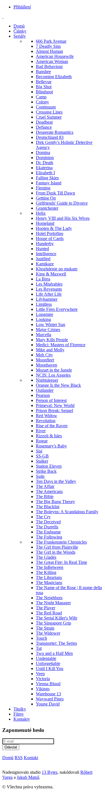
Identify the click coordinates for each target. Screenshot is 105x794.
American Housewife (55, 56)
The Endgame (48, 532)
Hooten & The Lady (54, 228)
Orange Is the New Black (58, 385)
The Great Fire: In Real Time (61, 562)
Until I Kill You (49, 668)
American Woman (52, 61)
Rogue (42, 440)
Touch (41, 638)
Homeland (45, 223)
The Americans (49, 491)
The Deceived (48, 521)
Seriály (19, 36)
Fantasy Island (48, 182)
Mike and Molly (50, 349)
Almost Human (49, 51)
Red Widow (46, 415)
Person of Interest (51, 400)
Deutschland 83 (50, 137)
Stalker (42, 461)
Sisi (39, 451)
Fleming (43, 188)
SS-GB (42, 456)
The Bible (44, 496)
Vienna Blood (48, 683)
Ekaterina (44, 167)
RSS (19, 757)
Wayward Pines (50, 698)
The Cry (43, 516)
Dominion (45, 157)
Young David (48, 704)
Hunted (42, 248)
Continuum (46, 107)
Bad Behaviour (49, 66)
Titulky (19, 709)
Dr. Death (44, 162)
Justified (43, 258)
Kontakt (31, 757)
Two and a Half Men (54, 653)
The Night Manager (53, 602)
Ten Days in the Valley (56, 481)
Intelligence (46, 253)
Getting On (46, 198)
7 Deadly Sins (48, 46)
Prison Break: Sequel (54, 410)
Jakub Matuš (28, 777)
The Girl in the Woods (55, 552)
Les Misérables (49, 284)
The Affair (45, 486)
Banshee (43, 71)
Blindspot (44, 91)
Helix (41, 213)
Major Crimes (48, 329)
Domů (19, 26)
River (41, 430)
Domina (43, 152)
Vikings (43, 688)
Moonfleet (45, 360)
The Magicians (49, 582)
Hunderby (45, 243)
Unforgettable (48, 663)
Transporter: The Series (56, 643)
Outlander (44, 390)
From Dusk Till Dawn (55, 193)
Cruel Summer (49, 117)
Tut (39, 648)
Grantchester (47, 208)
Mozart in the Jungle (54, 370)
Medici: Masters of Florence (60, 344)
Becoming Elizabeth (54, 76)
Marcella (43, 334)
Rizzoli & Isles (49, 435)
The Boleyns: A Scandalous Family (67, 511)
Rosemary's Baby (51, 446)
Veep (40, 673)
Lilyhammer (46, 299)
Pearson (43, 395)
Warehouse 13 (48, 693)
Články (19, 31)
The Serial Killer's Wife (56, 618)
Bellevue (44, 81)
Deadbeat (44, 122)
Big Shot (44, 86)
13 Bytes (49, 772)
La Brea (43, 279)
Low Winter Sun (50, 324)
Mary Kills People (52, 339)
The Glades (46, 557)
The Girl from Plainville (57, 547)
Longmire (44, 314)
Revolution (45, 420)
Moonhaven (46, 365)
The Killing (46, 572)
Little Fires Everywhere (57, 309)
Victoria (43, 678)
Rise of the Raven (51, 425)
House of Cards (50, 238)
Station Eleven (49, 466)
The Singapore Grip (53, 623)
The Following (49, 537)
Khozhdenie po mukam (56, 268)
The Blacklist (47, 506)
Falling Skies (47, 177)
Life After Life (49, 294)
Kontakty (21, 719)
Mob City (44, 354)
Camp (41, 96)
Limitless (44, 304)
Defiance (44, 127)
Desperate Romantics (54, 132)
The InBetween (49, 567)
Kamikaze (45, 263)
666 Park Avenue (51, 41)
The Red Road (49, 612)
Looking (43, 319)
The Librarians (49, 577)
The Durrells (47, 526)
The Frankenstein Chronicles (61, 542)
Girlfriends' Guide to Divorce (62, 203)
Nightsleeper (47, 380)
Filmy (18, 714)
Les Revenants (49, 289)
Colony (42, 101)
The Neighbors (49, 597)
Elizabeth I (45, 172)
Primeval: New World (55, 405)
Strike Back (46, 471)
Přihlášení (22, 6)
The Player (45, 607)
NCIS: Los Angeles (53, 375)
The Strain (45, 628)
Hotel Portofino (49, 233)
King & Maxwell (51, 274)
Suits (40, 476)
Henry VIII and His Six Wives (63, 218)
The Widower (48, 633)
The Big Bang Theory (55, 501)
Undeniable (46, 658)
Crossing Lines (49, 112)
